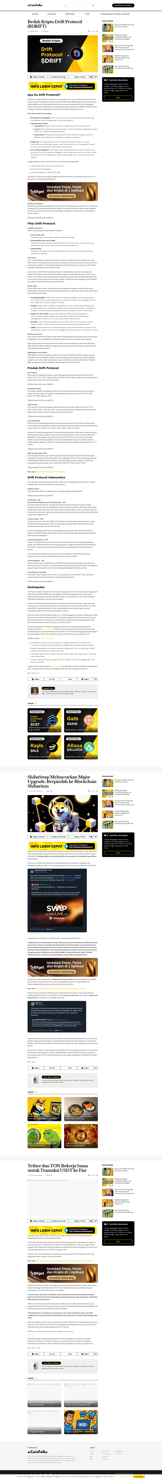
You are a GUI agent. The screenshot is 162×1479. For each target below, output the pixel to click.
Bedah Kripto (70, 14)
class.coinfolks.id (47, 629)
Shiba (33, 1062)
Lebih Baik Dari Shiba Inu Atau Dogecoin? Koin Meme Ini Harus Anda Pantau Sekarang (79, 1116)
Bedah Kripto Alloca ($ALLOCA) (79, 757)
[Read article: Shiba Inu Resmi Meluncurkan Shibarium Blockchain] (81, 1136)
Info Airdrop (51, 14)
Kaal (33, 1034)
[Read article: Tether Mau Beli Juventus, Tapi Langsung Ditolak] (44, 1395)
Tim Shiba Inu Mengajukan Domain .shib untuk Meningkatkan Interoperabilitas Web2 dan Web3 (43, 1116)
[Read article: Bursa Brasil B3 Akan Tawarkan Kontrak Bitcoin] (107, 69)
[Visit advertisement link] (63, 86)
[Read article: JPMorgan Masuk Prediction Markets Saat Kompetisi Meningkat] (107, 38)
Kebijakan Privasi (128, 1473)
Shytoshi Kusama (36, 934)
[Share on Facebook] (91, 77)
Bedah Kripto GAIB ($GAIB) (77, 730)
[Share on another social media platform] (96, 77)
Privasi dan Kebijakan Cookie (122, 1476)
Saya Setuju (139, 1476)
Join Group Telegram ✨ (123, 5)
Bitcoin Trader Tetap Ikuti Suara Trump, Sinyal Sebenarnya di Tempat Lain (124, 47)
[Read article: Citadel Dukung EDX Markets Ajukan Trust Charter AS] (107, 59)
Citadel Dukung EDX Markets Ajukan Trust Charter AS (122, 58)
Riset (88, 14)
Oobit (33, 1334)
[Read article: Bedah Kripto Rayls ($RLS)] (44, 747)
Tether (33, 1348)
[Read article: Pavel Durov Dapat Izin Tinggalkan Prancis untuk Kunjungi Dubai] (81, 1395)
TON (39, 1348)
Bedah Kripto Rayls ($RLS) (40, 757)
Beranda (35, 14)
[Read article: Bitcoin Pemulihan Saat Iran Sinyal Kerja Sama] (107, 28)
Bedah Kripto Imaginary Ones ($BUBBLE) (51, 472)
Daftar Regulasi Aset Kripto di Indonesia (115, 14)
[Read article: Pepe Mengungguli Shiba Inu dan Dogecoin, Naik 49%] (44, 1136)
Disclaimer (119, 1473)
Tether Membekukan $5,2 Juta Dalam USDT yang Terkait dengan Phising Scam (63, 1261)
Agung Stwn (34, 31)
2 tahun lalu (44, 31)
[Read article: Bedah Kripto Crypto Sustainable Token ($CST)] (44, 720)
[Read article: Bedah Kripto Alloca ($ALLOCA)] (81, 747)
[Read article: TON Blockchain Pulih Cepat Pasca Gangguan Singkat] (44, 1422)
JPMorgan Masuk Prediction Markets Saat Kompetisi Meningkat (123, 37)
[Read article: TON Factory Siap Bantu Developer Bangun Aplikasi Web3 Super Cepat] (81, 1422)
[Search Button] (93, 5)
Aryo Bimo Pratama (36, 791)
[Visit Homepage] (35, 5)
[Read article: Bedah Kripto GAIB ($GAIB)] (81, 720)
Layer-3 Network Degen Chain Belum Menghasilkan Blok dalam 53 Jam (60, 988)
